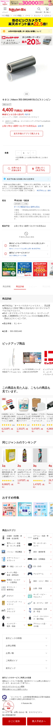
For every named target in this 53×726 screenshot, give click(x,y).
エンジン (37, 16)
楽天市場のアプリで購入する (26, 133)
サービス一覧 (7, 712)
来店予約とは (41, 190)
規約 (49, 190)
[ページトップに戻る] (49, 716)
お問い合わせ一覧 (20, 712)
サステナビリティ (35, 712)
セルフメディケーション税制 (13, 686)
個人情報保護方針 (9, 715)
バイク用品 (17, 16)
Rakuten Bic (17, 10)
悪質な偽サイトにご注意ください (15, 689)
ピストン (47, 16)
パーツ (27, 16)
